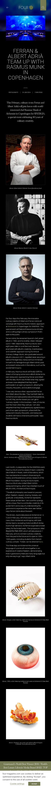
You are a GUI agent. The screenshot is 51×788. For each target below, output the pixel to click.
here (41, 542)
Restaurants (13, 92)
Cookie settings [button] (17, 784)
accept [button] (34, 784)
